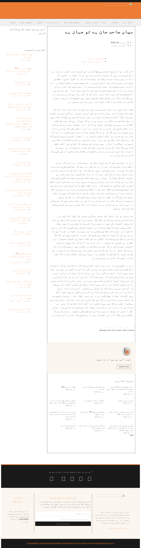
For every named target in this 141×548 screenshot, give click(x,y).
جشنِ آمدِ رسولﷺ (69, 387)
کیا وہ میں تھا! (23, 231)
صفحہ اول (127, 22)
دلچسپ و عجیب (26, 22)
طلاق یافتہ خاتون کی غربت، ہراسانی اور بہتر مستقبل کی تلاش (18, 176)
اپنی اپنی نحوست (125, 400)
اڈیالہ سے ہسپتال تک (20, 309)
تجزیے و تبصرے (91, 22)
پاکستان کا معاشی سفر (19, 148)
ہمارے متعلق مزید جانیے (118, 528)
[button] (130, 328)
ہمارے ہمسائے (53, 22)
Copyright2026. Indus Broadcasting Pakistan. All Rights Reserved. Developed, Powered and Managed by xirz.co (70, 543)
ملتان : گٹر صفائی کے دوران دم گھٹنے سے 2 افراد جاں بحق (62, 401)
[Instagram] (51, 479)
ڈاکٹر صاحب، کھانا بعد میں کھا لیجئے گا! (92, 427)
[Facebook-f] (89, 479)
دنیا (104, 22)
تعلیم (39, 22)
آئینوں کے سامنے (68, 426)
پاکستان (115, 22)
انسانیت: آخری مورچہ (20, 217)
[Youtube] (72, 479)
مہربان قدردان (23, 162)
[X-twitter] (81, 479)
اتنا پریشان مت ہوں (21, 242)
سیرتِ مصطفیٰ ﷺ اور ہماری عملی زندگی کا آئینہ (20, 256)
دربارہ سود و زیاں (21, 270)
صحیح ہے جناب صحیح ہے (95, 400)
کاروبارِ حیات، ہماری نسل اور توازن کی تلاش (121, 413)
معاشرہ (12, 22)
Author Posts (124, 367)
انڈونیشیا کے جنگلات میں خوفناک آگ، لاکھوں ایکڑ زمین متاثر (120, 389)
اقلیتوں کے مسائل (72, 22)
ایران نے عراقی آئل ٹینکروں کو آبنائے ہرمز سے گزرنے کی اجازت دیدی (62, 414)
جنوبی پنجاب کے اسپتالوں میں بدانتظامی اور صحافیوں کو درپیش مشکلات (120, 428)
